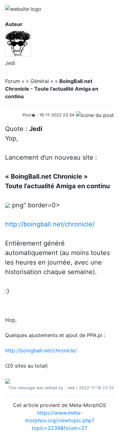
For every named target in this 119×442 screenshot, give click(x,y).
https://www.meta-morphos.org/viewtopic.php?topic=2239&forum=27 (59, 420)
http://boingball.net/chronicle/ (50, 224)
